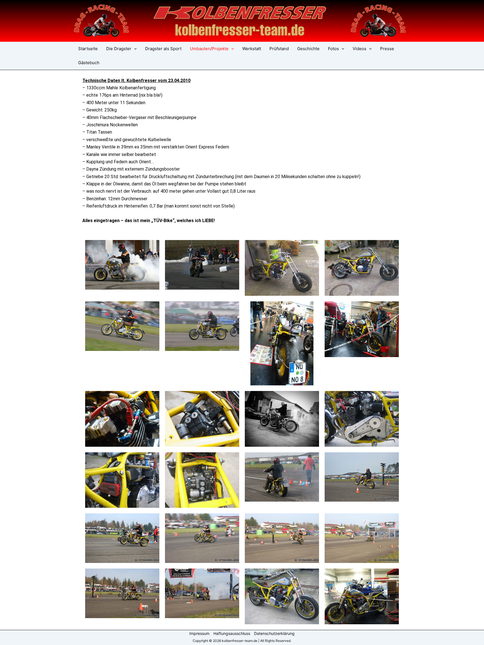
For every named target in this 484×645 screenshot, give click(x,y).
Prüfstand (279, 48)
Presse (387, 48)
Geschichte (308, 48)
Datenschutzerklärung (274, 633)
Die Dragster (118, 48)
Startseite (88, 48)
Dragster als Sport (163, 48)
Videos (359, 48)
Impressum (199, 633)
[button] (134, 49)
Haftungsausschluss (231, 633)
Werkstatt (251, 48)
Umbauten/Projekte (209, 48)
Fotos (333, 48)
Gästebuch (88, 62)
